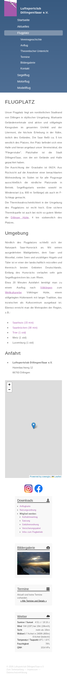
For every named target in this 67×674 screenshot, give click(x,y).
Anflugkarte (25, 506)
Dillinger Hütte (20, 217)
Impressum (32, 669)
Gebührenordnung (30, 524)
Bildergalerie (27, 62)
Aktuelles (23, 26)
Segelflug (23, 75)
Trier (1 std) (19, 332)
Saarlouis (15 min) (23, 322)
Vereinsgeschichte (31, 39)
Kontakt (24, 68)
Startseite (23, 20)
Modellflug (24, 87)
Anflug (24, 45)
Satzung (26, 521)
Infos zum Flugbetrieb (32, 532)
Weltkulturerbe (13, 292)
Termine (25, 56)
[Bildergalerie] (33, 564)
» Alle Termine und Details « (33, 601)
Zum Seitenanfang (15, 669)
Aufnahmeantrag (30, 517)
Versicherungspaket (31, 528)
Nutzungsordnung (28, 510)
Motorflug (23, 81)
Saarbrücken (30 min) (25, 327)
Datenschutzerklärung (17, 672)
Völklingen (46, 287)
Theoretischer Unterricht (34, 51)
